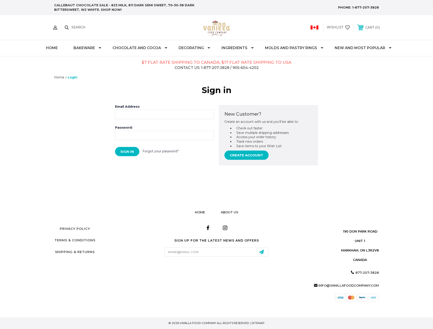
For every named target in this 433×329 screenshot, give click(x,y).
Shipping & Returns (75, 252)
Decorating (191, 48)
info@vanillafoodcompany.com (348, 285)
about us (229, 212)
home (200, 212)
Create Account (246, 155)
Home (52, 48)
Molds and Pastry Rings (291, 48)
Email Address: (127, 106)
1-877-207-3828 (365, 7)
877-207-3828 (367, 273)
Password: (124, 127)
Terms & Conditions (75, 240)
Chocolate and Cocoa (137, 48)
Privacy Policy (75, 229)
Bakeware (84, 48)
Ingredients (234, 48)
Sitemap (258, 323)
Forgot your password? (161, 151)
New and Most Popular (360, 48)
